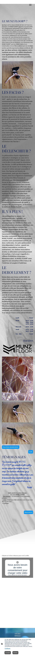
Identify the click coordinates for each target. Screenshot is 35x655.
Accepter (7, 652)
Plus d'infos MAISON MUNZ (10, 447)
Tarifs (30, 452)
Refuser (15, 652)
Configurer (7, 648)
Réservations (28, 512)
